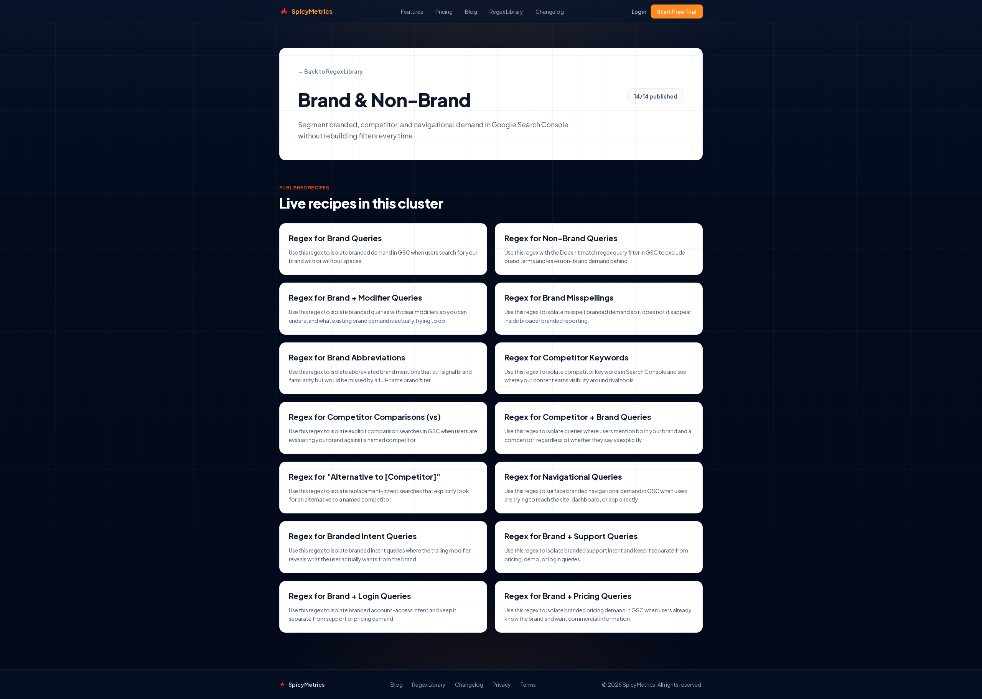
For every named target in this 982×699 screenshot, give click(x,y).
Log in (639, 11)
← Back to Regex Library (330, 71)
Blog (471, 11)
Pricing (444, 11)
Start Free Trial (677, 11)
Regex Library (506, 11)
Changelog (549, 11)
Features (412, 11)
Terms (528, 684)
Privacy (502, 684)
